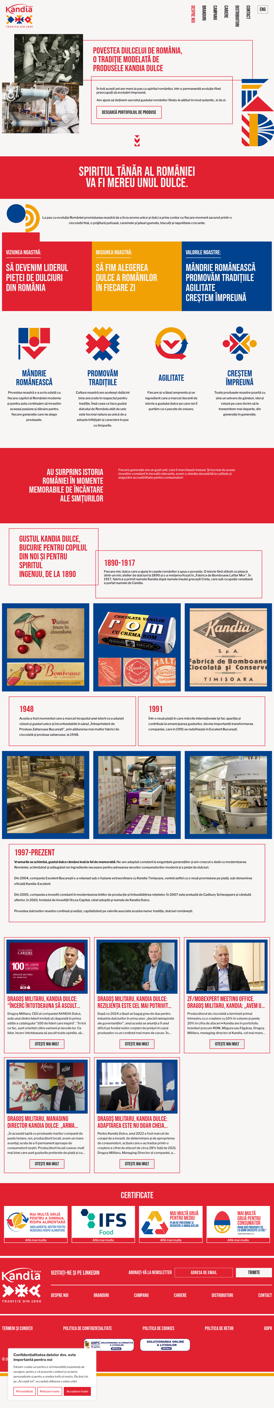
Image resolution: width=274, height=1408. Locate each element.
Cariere (226, 11)
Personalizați (24, 1391)
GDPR (268, 1328)
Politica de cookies (158, 1328)
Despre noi (193, 14)
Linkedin (91, 1273)
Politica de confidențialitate (87, 1328)
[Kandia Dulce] (19, 16)
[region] (52, 1374)
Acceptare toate (77, 1391)
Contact (248, 12)
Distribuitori (237, 16)
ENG (263, 9)
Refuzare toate (50, 1391)
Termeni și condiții (17, 1328)
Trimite (254, 1273)
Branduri (204, 13)
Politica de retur (219, 1328)
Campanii (215, 12)
